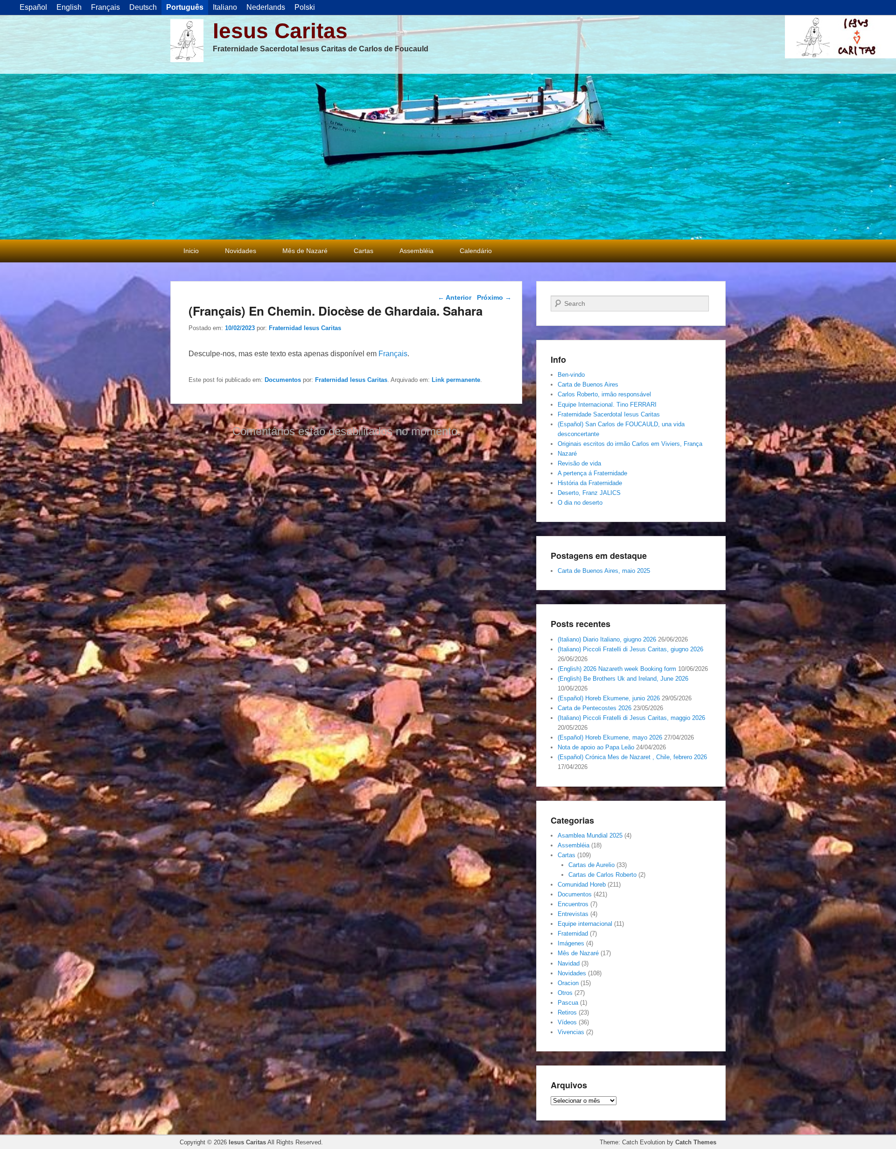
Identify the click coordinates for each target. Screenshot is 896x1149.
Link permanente (456, 379)
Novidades (240, 250)
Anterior (454, 297)
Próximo (494, 297)
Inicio (191, 250)
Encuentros (573, 904)
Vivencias (571, 1032)
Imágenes (571, 943)
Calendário (476, 250)
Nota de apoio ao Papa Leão (596, 747)
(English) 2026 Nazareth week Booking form (617, 668)
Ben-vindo (571, 374)
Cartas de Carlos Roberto (602, 874)
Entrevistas (573, 913)
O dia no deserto (580, 502)
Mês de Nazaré (305, 250)
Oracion (568, 983)
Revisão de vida (579, 463)
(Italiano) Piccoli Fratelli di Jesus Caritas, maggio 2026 (631, 717)
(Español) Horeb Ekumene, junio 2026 (609, 698)
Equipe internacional (585, 923)
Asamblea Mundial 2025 (590, 835)
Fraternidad (573, 933)
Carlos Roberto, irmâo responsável (604, 394)
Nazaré (567, 453)
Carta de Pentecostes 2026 (594, 708)
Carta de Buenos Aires (588, 384)
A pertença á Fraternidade (592, 473)
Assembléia (416, 250)
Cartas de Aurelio (591, 864)
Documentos (283, 379)
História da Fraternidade (590, 482)
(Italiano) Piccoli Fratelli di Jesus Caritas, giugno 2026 (630, 649)
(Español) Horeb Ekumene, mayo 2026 (610, 737)
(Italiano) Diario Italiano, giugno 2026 (607, 639)
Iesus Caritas (280, 31)
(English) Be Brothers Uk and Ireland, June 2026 (623, 678)
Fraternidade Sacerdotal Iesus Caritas (609, 414)
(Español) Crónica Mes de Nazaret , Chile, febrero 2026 (632, 757)
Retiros (567, 1012)
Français (392, 354)
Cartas (363, 250)
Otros (565, 992)
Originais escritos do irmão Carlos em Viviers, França (630, 443)
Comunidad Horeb (582, 884)
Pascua (568, 1002)
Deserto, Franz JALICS (589, 492)
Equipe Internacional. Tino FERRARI (607, 404)
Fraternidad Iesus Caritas (305, 327)
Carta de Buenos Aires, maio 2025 (604, 570)
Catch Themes (695, 1142)
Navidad (569, 963)
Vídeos (567, 1022)
